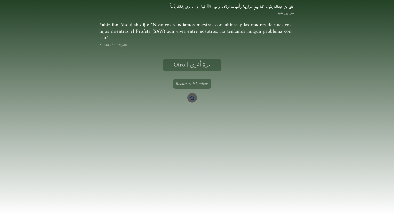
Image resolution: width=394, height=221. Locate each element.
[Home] (192, 98)
